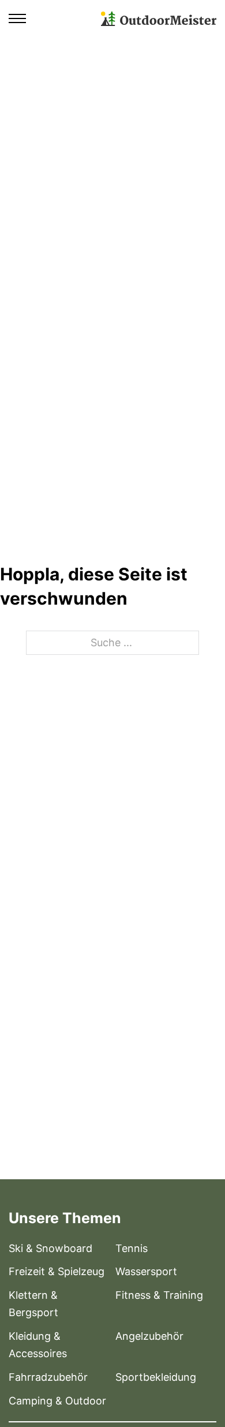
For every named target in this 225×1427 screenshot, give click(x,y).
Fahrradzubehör (48, 1377)
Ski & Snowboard (50, 1248)
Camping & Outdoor (57, 1401)
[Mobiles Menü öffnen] (17, 18)
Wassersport (146, 1271)
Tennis (131, 1248)
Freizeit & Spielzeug (56, 1271)
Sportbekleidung (155, 1377)
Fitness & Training (159, 1295)
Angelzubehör (149, 1336)
